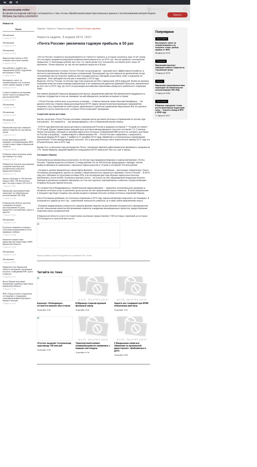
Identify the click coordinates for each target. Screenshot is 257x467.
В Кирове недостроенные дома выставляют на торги (17, 155)
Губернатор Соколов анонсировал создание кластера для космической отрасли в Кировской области (18, 167)
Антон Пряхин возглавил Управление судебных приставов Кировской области (18, 283)
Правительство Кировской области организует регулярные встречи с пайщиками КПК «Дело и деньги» (18, 270)
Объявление (8, 35)
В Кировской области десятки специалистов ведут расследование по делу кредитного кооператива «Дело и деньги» (18, 207)
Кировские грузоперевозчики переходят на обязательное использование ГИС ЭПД (16, 193)
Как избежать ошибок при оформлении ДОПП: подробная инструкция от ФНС (17, 70)
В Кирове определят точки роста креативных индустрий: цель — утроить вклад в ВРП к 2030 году (170, 109)
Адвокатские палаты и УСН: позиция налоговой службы (15, 59)
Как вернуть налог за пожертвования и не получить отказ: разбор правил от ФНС (16, 82)
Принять (177, 15)
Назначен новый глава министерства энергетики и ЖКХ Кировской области (17, 242)
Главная (41, 28)
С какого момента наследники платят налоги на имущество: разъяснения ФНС (17, 94)
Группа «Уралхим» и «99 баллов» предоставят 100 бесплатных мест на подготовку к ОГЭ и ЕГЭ (17, 181)
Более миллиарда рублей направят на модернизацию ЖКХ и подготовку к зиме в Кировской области (18, 143)
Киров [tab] (18, 29)
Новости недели (65, 28)
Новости (8, 23)
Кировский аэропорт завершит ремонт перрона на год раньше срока (17, 129)
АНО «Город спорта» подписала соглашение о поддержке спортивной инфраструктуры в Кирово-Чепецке (17, 297)
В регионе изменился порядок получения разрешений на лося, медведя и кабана (17, 229)
